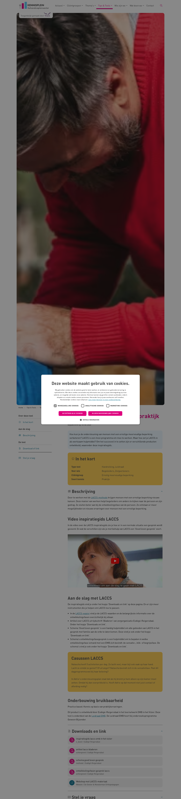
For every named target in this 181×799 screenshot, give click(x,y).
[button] (90, 419)
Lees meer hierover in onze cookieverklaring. (104, 400)
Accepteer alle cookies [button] (72, 413)
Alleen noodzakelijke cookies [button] (105, 413)
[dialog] (90, 399)
